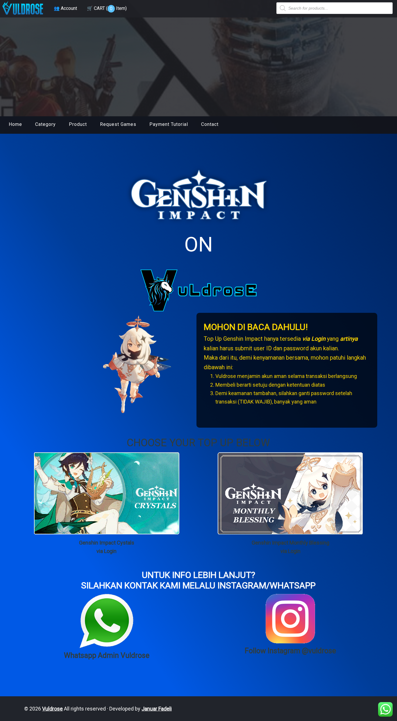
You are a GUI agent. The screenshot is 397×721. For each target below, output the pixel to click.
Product (78, 124)
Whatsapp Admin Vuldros (105, 655)
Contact (210, 124)
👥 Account (65, 8)
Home (15, 124)
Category (45, 124)
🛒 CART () (107, 8)
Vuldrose (52, 709)
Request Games (118, 124)
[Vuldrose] (22, 15)
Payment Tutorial (168, 124)
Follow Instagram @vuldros (288, 651)
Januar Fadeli (157, 709)
